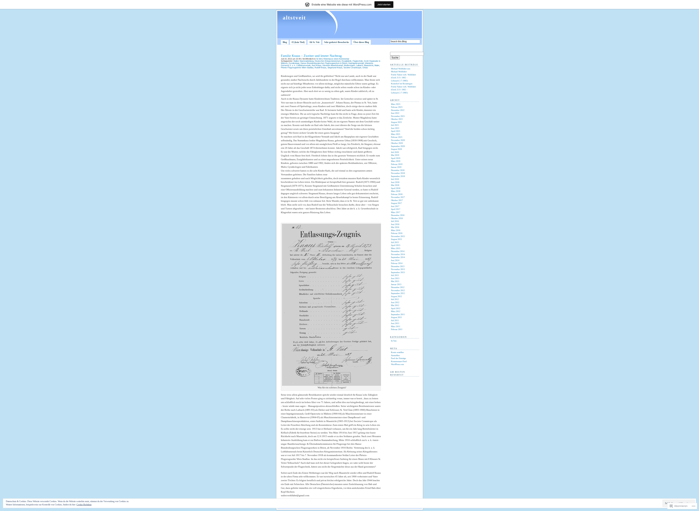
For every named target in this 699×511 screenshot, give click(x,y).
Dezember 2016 (397, 215)
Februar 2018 (396, 194)
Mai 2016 (395, 227)
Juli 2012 (395, 299)
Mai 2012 (395, 305)
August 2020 (396, 149)
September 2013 (398, 272)
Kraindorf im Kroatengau (401, 83)
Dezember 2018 (397, 170)
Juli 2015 (395, 242)
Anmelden (395, 355)
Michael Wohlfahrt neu (400, 69)
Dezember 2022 (397, 110)
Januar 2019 (396, 167)
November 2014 (398, 254)
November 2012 (398, 290)
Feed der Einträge (398, 358)
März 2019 (395, 161)
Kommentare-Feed (399, 361)
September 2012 (398, 293)
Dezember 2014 (397, 251)
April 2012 (395, 308)
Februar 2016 (396, 233)
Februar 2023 (396, 107)
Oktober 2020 (397, 143)
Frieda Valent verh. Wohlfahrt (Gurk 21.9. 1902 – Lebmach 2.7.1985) (403, 78)
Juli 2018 (395, 179)
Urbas (365, 67)
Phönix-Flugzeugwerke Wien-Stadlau (297, 67)
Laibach (359, 65)
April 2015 (395, 245)
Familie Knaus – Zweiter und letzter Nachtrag (311, 56)
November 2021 (398, 116)
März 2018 (395, 191)
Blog (285, 42)
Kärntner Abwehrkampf (333, 65)
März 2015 (395, 248)
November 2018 (398, 173)
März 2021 (395, 134)
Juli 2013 (395, 275)
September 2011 (398, 314)
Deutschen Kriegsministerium (328, 61)
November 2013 (398, 269)
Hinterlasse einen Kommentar (336, 59)
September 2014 (398, 257)
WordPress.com (397, 364)
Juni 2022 (395, 113)
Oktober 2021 (397, 119)
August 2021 (396, 122)
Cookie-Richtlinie (84, 504)
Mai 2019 (395, 155)
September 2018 (398, 176)
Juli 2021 (395, 125)
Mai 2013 (395, 281)
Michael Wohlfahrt (399, 71)
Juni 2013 (395, 278)
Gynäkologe (294, 63)
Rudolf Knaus (320, 67)
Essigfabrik (347, 61)
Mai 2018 (395, 185)
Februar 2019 (396, 164)
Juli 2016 (395, 221)
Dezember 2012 (397, 287)
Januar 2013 (396, 284)
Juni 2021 (395, 128)
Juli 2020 (395, 152)
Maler (376, 65)
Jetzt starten (383, 4)
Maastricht (368, 65)
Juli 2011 (395, 320)
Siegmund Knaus (334, 67)
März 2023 (395, 104)
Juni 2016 (395, 224)
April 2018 (395, 188)
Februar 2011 (396, 329)
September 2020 (398, 146)
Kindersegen (349, 65)
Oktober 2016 (397, 218)
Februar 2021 (396, 137)
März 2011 (395, 326)
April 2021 (395, 131)
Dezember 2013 (397, 266)
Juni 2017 (395, 206)
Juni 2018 (395, 182)
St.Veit (319, 59)
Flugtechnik (358, 61)
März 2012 (395, 311)
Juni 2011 (395, 323)
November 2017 (398, 197)
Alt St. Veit (314, 42)
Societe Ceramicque (352, 67)
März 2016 (395, 230)
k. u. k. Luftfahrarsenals (300, 65)
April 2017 (395, 209)
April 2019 (395, 158)
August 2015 (396, 239)
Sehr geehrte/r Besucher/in (336, 42)
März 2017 (395, 212)
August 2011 (396, 317)
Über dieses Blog (361, 42)
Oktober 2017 (397, 200)
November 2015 (398, 236)
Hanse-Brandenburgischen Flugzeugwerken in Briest (324, 63)
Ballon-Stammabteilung (304, 61)
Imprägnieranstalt (356, 63)
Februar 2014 (396, 263)
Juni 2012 (395, 302)
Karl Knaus (316, 65)
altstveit (294, 18)
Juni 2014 (395, 260)
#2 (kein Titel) (298, 42)
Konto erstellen (397, 352)
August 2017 (396, 203)
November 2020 (398, 140)
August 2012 (396, 296)
